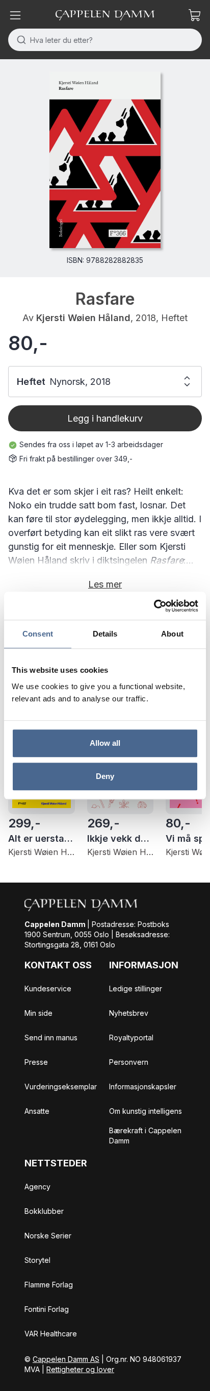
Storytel (37, 1260)
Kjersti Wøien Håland (83, 317)
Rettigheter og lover (80, 1369)
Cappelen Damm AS (66, 1359)
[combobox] (105, 40)
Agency (37, 1186)
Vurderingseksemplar (60, 1086)
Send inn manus (50, 1037)
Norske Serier (47, 1235)
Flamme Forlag (48, 1284)
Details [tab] (105, 633)
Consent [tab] (37, 633)
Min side (38, 1013)
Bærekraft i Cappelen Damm (145, 1135)
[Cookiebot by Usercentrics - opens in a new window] (153, 606)
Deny (105, 776)
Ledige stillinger (135, 988)
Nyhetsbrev (128, 1013)
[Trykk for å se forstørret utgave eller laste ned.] (105, 159)
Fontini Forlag (46, 1309)
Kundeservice (47, 988)
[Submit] (19, 40)
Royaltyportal (131, 1037)
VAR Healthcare (50, 1333)
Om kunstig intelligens (145, 1111)
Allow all (105, 743)
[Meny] (15, 15)
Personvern (128, 1062)
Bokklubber (44, 1211)
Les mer (105, 584)
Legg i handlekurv (105, 418)
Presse (36, 1062)
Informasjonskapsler (142, 1086)
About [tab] (172, 633)
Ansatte (36, 1111)
